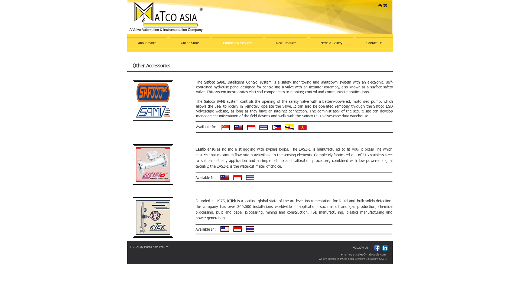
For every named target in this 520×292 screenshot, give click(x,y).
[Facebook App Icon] (377, 248)
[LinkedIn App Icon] (385, 248)
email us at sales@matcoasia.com (363, 254)
